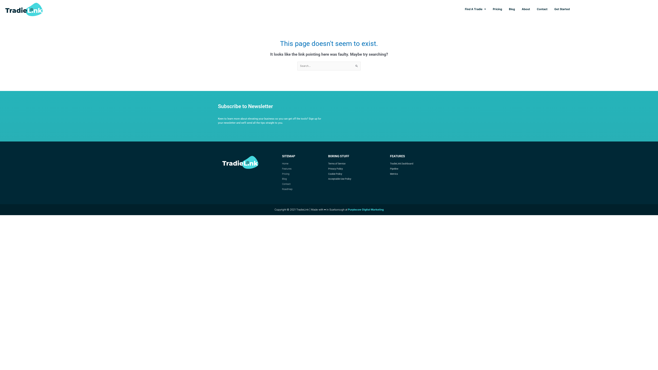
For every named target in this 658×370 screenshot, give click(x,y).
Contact (542, 9)
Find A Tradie (474, 9)
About (526, 9)
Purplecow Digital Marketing (366, 209)
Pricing (497, 9)
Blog (512, 9)
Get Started (562, 9)
